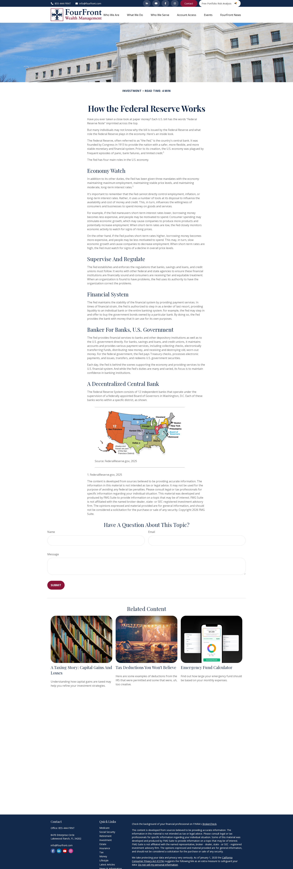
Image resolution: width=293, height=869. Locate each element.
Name (51, 532)
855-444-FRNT (66, 828)
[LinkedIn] (147, 3)
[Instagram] (175, 3)
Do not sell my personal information (158, 864)
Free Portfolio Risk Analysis (216, 3)
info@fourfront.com (90, 3)
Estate (102, 844)
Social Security (107, 832)
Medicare (104, 827)
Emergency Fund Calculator (206, 667)
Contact (188, 3)
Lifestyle (104, 860)
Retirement (105, 836)
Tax (101, 852)
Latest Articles (107, 864)
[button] (111, 14)
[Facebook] (165, 3)
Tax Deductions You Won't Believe (146, 667)
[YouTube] (156, 3)
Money (103, 856)
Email (151, 532)
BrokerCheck (209, 824)
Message (53, 554)
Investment (105, 840)
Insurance (104, 848)
